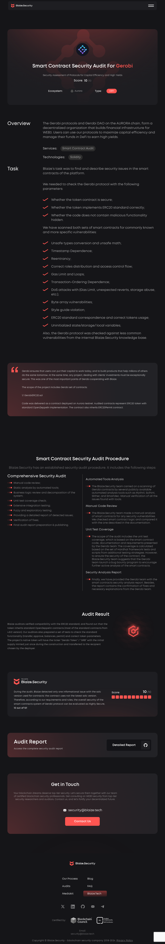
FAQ (89, 886)
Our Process (70, 878)
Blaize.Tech (94, 893)
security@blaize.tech (85, 810)
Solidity (75, 157)
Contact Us (82, 821)
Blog (90, 878)
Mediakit (67, 893)
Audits (66, 886)
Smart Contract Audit (78, 148)
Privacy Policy (124, 940)
